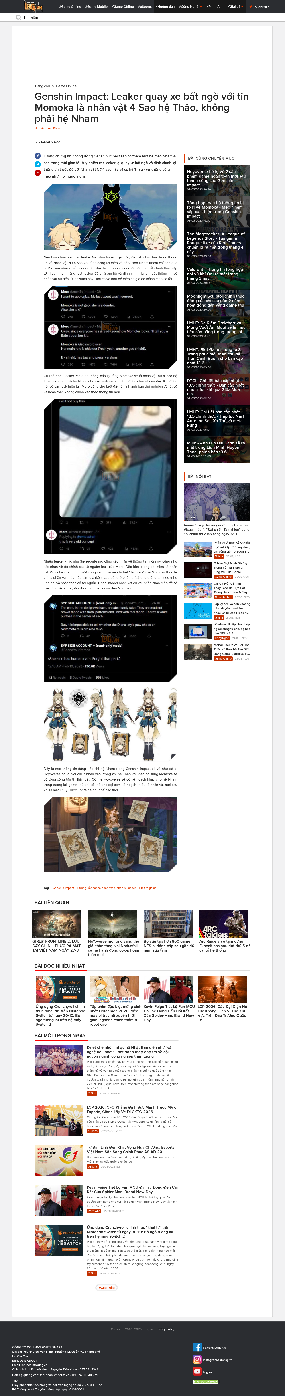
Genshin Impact (63, 888)
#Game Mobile (96, 6)
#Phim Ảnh (215, 6)
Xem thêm (108, 1287)
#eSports (145, 6)
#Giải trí (234, 6)
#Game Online (70, 6)
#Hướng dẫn (165, 6)
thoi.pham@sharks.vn (54, 1375)
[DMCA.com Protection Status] (207, 1381)
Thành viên (260, 6)
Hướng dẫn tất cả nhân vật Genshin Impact (106, 888)
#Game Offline (123, 6)
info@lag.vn (39, 1365)
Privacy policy (165, 1329)
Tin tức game (148, 888)
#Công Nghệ (189, 6)
